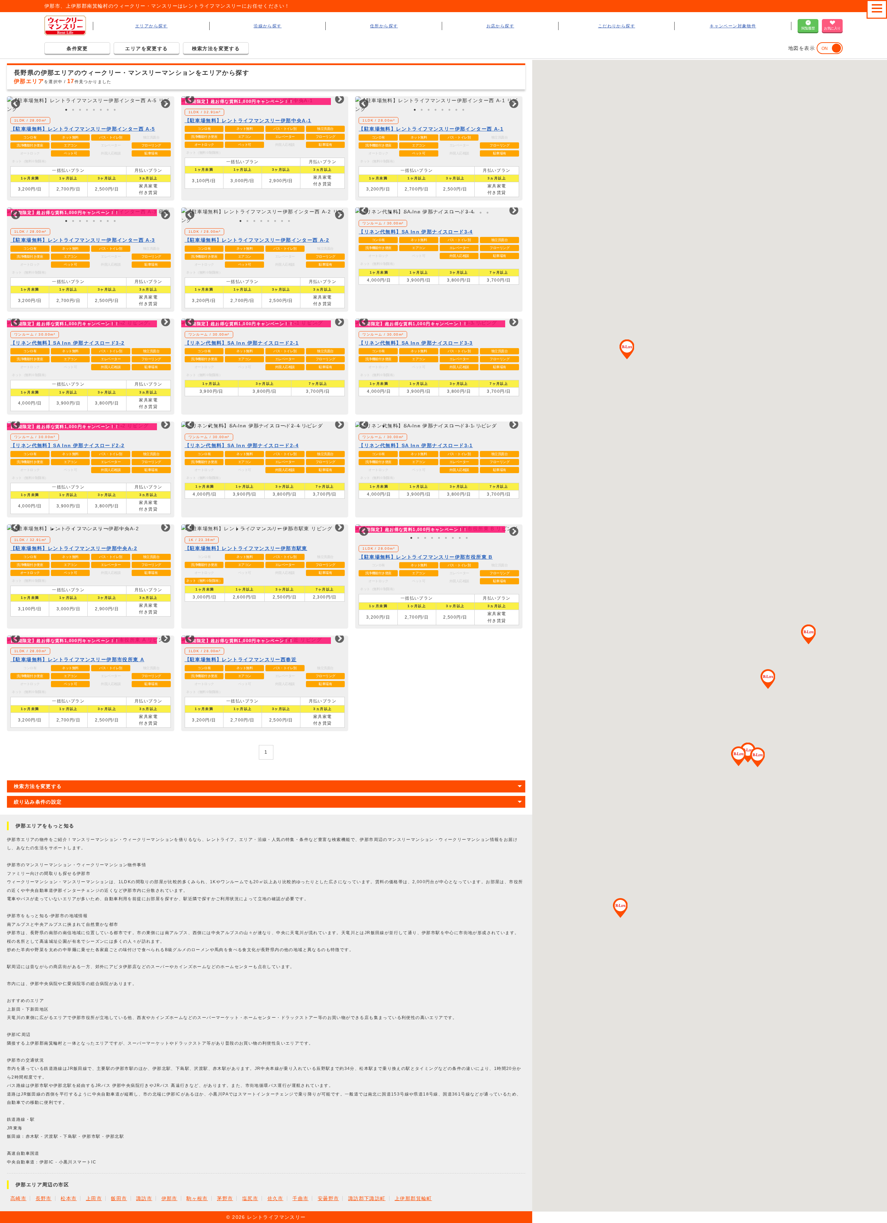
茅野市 (225, 1198)
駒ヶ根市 (197, 1198)
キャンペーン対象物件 (733, 26)
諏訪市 (144, 1198)
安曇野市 (328, 1198)
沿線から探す (267, 26)
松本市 (69, 1198)
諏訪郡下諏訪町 (367, 1198)
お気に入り (832, 28)
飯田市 (119, 1198)
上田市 (94, 1198)
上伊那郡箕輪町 (413, 1198)
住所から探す (384, 26)
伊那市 (169, 1198)
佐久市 (275, 1198)
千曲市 (300, 1198)
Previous (14, 103)
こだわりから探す (616, 26)
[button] (627, 349)
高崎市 (18, 1198)
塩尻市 (250, 1198)
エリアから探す (151, 26)
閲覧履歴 (808, 28)
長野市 (44, 1198)
